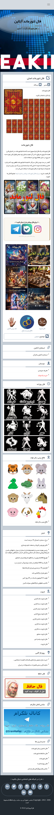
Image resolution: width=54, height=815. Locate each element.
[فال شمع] (17, 277)
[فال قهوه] (39, 277)
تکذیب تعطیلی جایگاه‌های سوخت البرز (35, 583)
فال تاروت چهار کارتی (40, 608)
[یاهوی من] (46, 787)
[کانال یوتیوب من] (30, 792)
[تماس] (20, 787)
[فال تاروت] (39, 255)
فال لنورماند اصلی (35, 78)
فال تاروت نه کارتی (41, 624)
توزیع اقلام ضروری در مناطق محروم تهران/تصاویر (31, 557)
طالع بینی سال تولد (41, 522)
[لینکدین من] (23, 792)
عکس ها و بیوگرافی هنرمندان (37, 768)
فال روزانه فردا (42, 763)
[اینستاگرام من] (27, 787)
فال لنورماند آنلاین (27, 21)
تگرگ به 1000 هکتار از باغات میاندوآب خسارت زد (30, 562)
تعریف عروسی (42, 370)
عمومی (37, 336)
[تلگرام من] (40, 787)
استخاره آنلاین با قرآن (40, 354)
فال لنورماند (43, 758)
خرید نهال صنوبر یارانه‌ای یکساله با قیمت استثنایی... (30, 659)
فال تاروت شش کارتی (40, 618)
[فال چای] (39, 299)
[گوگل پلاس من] (7, 787)
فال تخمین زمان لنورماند (39, 748)
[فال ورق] (17, 299)
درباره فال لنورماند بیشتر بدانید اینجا (27, 173)
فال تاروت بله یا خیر (40, 639)
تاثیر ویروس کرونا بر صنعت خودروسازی (34, 545)
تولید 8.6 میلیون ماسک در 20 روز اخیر (34, 578)
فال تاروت (44, 644)
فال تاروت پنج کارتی (40, 614)
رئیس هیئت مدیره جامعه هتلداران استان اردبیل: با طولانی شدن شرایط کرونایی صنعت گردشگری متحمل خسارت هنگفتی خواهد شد (27, 551)
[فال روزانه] (17, 255)
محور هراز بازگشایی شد (39, 572)
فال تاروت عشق (42, 634)
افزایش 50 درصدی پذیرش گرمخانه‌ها (34, 568)
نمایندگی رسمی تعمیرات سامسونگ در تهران (32, 665)
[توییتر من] (13, 787)
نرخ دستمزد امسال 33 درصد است (35, 540)
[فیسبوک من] (33, 787)
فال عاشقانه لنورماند (40, 753)
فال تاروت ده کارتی (41, 629)
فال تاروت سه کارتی (40, 603)
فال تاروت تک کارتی (40, 598)
